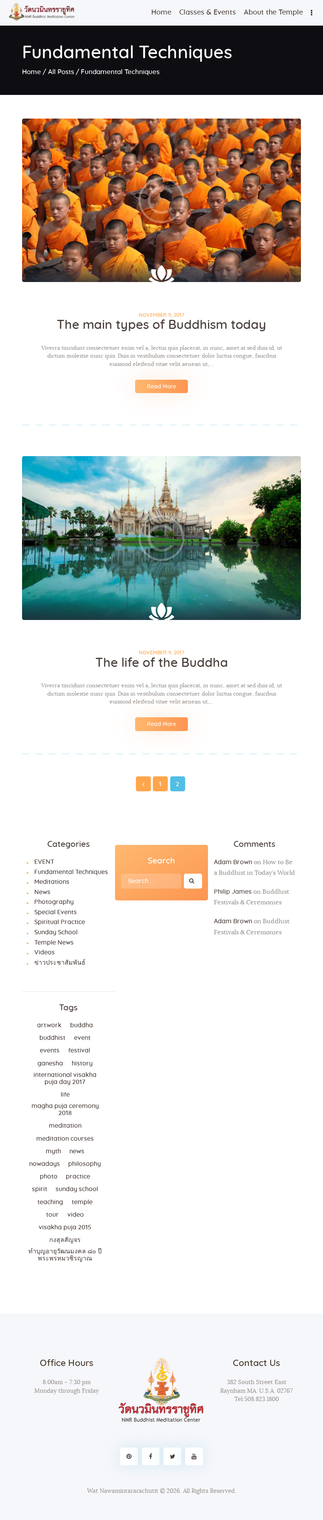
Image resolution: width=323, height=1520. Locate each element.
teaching (50, 1202)
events (49, 1050)
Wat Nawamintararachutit (122, 1491)
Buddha (81, 1025)
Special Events (55, 912)
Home (31, 72)
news (76, 1151)
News (42, 892)
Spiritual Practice (59, 922)
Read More (161, 387)
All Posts (61, 72)
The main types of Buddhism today (161, 325)
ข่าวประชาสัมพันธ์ (59, 963)
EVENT (44, 862)
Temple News (54, 942)
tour (52, 1215)
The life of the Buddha (161, 663)
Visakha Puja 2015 (65, 1227)
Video (75, 1215)
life (65, 1094)
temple (82, 1202)
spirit (39, 1189)
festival (79, 1050)
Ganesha (50, 1063)
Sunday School (56, 932)
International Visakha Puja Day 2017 (65, 1078)
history (82, 1063)
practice (78, 1176)
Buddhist (52, 1038)
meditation (65, 1126)
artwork (49, 1025)
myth (53, 1151)
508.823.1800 (261, 1399)
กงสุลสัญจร (65, 1240)
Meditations (51, 882)
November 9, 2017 (161, 315)
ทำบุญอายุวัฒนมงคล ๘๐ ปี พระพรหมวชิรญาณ (65, 1255)
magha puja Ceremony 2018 (65, 1109)
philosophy (84, 1164)
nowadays (44, 1164)
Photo (49, 1176)
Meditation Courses (65, 1139)
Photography (54, 902)
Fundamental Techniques (71, 872)
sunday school (77, 1189)
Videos (44, 952)
